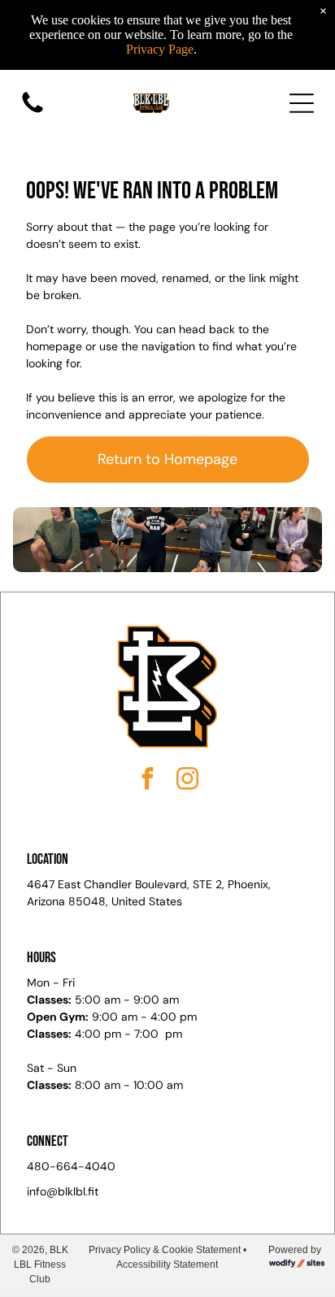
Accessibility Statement (167, 1264)
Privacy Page (160, 49)
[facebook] (148, 780)
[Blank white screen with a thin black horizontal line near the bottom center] (33, 112)
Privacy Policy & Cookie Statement (165, 1250)
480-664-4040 (71, 1166)
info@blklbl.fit (62, 1191)
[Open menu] (301, 103)
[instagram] (188, 780)
